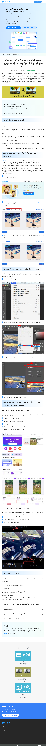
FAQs (22, 736)
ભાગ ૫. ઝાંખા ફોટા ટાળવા (8, 111)
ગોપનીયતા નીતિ (40, 734)
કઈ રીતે (9, 54)
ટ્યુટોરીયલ (23, 738)
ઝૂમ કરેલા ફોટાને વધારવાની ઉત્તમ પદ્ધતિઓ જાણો (23, 664)
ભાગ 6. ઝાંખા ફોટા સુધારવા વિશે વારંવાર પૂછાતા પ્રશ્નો (13, 113)
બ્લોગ (6, 54)
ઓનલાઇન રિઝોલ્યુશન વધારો (37, 202)
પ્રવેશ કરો (38, 1)
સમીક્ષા (23, 694)
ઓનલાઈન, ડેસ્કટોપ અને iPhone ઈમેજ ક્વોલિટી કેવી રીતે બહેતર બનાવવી (23, 680)
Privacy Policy (34, 745)
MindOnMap (4, 160)
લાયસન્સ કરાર (40, 738)
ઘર (3, 54)
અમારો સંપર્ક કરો (5, 736)
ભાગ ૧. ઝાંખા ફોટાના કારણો (9, 102)
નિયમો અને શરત (41, 736)
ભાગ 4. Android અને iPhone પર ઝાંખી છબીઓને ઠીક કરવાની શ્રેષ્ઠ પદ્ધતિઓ (18, 108)
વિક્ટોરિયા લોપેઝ (14, 70)
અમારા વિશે (4, 734)
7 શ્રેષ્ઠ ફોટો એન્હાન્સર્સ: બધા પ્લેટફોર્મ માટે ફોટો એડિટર (23, 696)
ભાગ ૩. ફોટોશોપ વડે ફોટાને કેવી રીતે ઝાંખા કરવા (12, 106)
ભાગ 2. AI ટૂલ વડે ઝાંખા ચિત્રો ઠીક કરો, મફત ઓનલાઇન (14, 104)
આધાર (22, 734)
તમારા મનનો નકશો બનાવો (11, 715)
